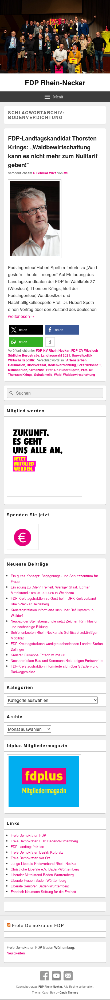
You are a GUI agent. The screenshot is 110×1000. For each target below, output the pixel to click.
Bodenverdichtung (62, 364)
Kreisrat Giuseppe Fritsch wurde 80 (38, 654)
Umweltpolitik (82, 355)
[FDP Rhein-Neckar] (55, 72)
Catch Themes (69, 992)
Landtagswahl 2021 (55, 355)
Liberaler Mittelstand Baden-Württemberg (42, 874)
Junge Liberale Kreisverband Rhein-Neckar (43, 863)
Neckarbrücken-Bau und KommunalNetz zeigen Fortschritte (57, 660)
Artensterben (76, 360)
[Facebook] (44, 975)
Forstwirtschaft (89, 364)
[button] (26, 330)
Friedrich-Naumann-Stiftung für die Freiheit (43, 891)
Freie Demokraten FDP (28, 835)
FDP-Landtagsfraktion (27, 846)
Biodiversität (36, 364)
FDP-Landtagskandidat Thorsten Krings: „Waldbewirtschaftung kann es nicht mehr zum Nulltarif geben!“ (52, 151)
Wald (57, 374)
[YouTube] (56, 975)
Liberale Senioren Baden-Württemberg (40, 885)
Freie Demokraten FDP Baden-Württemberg (44, 840)
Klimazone (37, 369)
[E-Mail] (68, 975)
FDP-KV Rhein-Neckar (53, 350)
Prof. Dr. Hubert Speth (62, 369)
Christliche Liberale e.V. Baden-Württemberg (45, 869)
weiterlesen (21, 316)
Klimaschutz (17, 369)
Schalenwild (43, 374)
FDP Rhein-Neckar (55, 82)
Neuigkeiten (16, 952)
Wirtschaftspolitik (21, 360)
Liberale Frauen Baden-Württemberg (38, 880)
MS (66, 173)
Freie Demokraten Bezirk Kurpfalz (37, 852)
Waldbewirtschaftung (79, 374)
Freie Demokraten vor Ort (30, 857)
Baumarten (16, 364)
